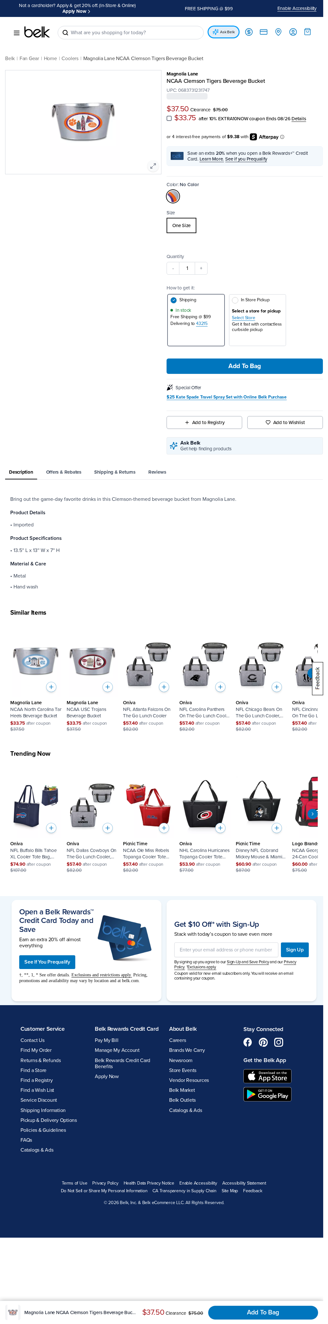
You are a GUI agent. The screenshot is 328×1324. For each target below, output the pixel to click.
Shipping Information (43, 1110)
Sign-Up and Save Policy (248, 962)
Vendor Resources (189, 1080)
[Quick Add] (51, 687)
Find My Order (36, 1050)
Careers (177, 1040)
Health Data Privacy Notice (149, 1183)
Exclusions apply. (201, 967)
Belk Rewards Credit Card (127, 1028)
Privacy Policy (105, 1183)
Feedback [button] (252, 1191)
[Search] (65, 32)
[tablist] (164, 472)
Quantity (175, 256)
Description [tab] (21, 472)
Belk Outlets (182, 1100)
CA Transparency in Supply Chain (184, 1191)
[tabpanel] (164, 543)
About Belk (182, 1028)
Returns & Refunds (40, 1060)
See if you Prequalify (246, 159)
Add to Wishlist (289, 422)
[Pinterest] (263, 1042)
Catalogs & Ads (36, 1150)
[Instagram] (278, 1042)
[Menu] (17, 33)
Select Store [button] (243, 317)
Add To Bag (244, 366)
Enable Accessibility (297, 8)
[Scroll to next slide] (313, 814)
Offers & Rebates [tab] (63, 472)
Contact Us (32, 1040)
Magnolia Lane (182, 74)
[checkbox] (169, 118)
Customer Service (42, 1028)
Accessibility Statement (244, 1183)
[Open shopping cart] (307, 31)
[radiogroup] (245, 225)
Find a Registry (36, 1080)
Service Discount (38, 1100)
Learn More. (212, 159)
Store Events (182, 1070)
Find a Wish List (37, 1090)
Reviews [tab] (157, 472)
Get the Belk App (264, 1060)
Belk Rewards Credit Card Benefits (122, 1063)
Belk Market (182, 1090)
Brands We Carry (187, 1050)
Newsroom (181, 1060)
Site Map (230, 1191)
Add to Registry (208, 422)
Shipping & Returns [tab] (114, 472)
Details (298, 119)
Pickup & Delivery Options (48, 1120)
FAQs (26, 1140)
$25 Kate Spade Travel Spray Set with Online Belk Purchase (227, 397)
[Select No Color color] (173, 196)
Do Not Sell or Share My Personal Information (104, 1191)
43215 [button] (202, 323)
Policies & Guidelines (43, 1130)
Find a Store (33, 1070)
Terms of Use (74, 1183)
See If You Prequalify (47, 962)
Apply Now (74, 11)
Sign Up (295, 950)
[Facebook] (247, 1042)
